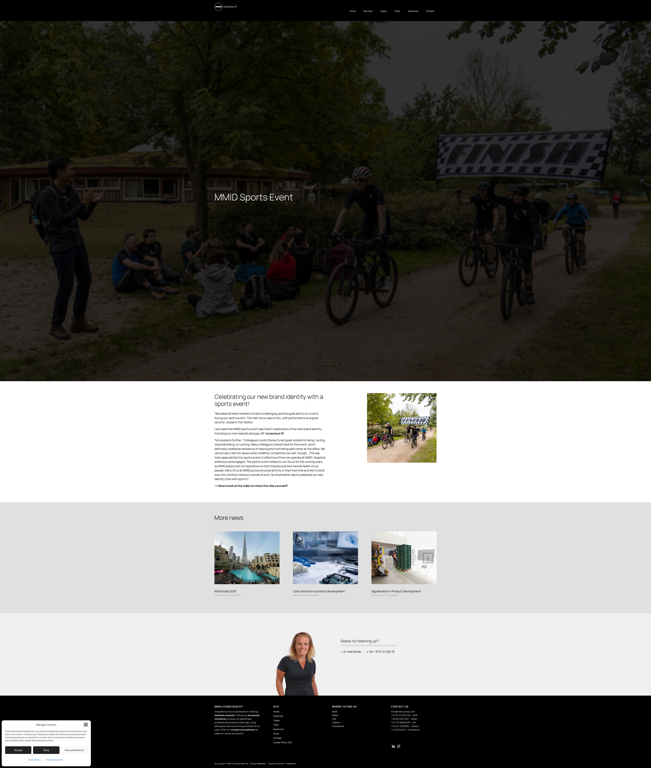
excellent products (224, 715)
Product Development (230, 595)
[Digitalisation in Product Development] (404, 557)
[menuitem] (351, 11)
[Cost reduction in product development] (325, 557)
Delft (334, 711)
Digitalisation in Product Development (396, 591)
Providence (338, 726)
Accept (18, 750)
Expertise (278, 715)
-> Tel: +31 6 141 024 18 (380, 652)
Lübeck (336, 722)
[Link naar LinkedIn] (393, 746)
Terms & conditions (276, 763)
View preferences (74, 750)
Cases (276, 720)
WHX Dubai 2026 (225, 591)
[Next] (428, 558)
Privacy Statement (54, 759)
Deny (46, 750)
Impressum (291, 763)
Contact (277, 738)
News (216, 595)
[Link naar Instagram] (398, 746)
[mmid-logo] (225, 7)
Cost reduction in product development (319, 591)
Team (276, 724)
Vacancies (278, 729)
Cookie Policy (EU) (282, 742)
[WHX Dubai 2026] (247, 557)
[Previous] (223, 558)
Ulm (334, 718)
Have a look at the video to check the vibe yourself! (253, 486)
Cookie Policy (34, 759)
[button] (85, 724)
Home (276, 711)
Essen (335, 715)
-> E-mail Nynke (351, 652)
